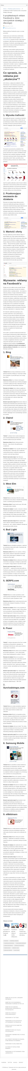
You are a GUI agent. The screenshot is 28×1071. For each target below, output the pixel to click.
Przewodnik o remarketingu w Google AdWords (15, 1035)
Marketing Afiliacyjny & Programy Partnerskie (14, 998)
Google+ (15, 1062)
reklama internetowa (8, 945)
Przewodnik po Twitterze (12, 1017)
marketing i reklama (14, 940)
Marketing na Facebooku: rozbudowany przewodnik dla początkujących (13, 1008)
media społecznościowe (21, 943)
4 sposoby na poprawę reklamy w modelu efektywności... (14, 933)
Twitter (10, 1062)
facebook (6, 940)
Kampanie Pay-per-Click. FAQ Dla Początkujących (13, 1030)
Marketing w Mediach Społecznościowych (10, 1013)
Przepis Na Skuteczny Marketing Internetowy (13, 1026)
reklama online (7, 947)
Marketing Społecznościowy (14, 8)
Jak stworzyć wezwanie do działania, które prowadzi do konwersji (14, 1040)
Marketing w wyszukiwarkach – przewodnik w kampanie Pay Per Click (14, 1003)
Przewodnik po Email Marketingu (13, 1043)
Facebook (3, 1062)
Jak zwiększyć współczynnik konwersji (12, 1047)
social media (16, 950)
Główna (4, 8)
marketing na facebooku (9, 943)
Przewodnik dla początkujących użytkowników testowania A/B (13, 1021)
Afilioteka (6, 1)
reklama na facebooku (19, 945)
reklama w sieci (16, 947)
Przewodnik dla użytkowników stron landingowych (15, 1052)
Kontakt (21, 1062)
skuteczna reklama (8, 950)
